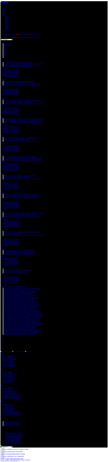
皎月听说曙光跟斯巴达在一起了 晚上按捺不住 (14, 432)
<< (3, 336)
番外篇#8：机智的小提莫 (8, 381)
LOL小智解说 (25, 449)
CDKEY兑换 (7, 16)
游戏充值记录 (16, 37)
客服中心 (24, 459)
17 (3, 339)
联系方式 (19, 459)
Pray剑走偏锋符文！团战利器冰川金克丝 (11, 92)
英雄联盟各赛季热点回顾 (8, 405)
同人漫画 (21, 286)
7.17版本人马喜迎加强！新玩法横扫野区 (11, 146)
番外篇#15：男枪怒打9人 (8, 373)
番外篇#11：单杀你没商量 (8, 377)
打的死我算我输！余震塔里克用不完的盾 (11, 259)
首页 (3, 8)
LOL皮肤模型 (3, 456)
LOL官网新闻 (3, 449)
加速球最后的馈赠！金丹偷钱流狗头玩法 (11, 241)
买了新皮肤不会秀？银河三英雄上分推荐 (11, 221)
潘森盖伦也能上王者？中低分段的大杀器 (11, 129)
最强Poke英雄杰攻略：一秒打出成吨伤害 (13, 434)
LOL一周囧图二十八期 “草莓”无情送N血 (11, 398)
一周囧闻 (2, 353)
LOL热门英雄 (14, 449)
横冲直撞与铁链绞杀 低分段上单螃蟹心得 (11, 164)
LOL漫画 (18, 456)
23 (3, 345)
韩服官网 (7, 27)
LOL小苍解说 (20, 449)
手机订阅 (26, 34)
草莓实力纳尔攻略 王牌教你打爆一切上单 (13, 436)
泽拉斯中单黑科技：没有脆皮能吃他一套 (11, 207)
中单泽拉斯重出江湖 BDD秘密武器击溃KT (11, 201)
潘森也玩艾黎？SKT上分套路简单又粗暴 (11, 130)
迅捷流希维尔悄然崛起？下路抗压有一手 (11, 112)
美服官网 (7, 26)
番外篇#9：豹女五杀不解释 (8, 380)
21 (3, 343)
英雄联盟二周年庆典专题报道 (8, 409)
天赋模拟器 (2, 458)
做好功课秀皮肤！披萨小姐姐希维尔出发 (11, 107)
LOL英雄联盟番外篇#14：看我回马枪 (10, 374)
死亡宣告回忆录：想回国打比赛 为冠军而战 (13, 435)
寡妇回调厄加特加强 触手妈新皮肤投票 (10, 166)
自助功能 (7, 22)
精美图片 (17, 286)
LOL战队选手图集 (9, 456)
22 (3, 344)
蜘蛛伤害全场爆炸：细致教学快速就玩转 (11, 226)
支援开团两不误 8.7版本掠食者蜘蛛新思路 (11, 220)
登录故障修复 (11, 37)
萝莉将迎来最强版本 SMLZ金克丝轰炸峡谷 (11, 89)
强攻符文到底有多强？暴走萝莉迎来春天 (11, 93)
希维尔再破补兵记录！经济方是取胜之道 (11, 111)
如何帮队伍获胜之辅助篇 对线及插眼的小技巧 (14, 437)
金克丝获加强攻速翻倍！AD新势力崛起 (10, 91)
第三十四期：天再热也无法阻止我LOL (10, 391)
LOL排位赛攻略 (3, 451)
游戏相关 (9, 286)
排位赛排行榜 (8, 458)
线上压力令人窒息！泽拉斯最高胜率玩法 (11, 204)
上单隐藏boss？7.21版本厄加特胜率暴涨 (10, 165)
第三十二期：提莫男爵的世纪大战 (9, 393)
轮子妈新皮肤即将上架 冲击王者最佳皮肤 (11, 109)
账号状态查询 (22, 37)
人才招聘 (7, 459)
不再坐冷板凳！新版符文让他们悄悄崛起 (11, 206)
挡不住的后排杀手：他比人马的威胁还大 (11, 151)
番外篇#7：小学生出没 (7, 382)
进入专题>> (2, 68)
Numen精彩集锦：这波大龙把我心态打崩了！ (14, 442)
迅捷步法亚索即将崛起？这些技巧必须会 (11, 71)
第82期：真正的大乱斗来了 (8, 363)
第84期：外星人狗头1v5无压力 (9, 360)
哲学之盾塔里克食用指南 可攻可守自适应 (11, 258)
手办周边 (24, 286)
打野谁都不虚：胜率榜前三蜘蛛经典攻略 (11, 223)
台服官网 (7, 28)
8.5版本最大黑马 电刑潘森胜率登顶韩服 (10, 126)
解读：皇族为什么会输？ (8, 407)
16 (3, 338)
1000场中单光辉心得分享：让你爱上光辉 (11, 189)
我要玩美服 (37, 37)
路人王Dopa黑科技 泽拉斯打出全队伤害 (10, 203)
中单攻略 (12, 451)
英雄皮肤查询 (5, 37)
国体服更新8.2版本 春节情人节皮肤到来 (10, 183)
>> (3, 349)
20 (3, 342)
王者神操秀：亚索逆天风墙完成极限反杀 (13, 440)
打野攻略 (20, 451)
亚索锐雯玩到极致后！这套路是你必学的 (11, 72)
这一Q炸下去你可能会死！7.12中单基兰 (10, 282)
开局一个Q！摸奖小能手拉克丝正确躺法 (11, 186)
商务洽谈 (15, 459)
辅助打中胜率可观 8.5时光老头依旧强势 (10, 278)
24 (3, 346)
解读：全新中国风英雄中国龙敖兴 (9, 408)
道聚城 (6, 19)
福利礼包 (22, 34)
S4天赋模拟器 (38, 34)
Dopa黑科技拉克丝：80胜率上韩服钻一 (10, 185)
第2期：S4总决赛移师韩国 (8, 387)
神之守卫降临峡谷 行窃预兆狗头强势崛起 (11, 243)
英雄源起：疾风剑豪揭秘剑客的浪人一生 (11, 75)
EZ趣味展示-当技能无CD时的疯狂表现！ (13, 438)
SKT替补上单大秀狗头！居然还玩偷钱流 (11, 239)
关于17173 (2, 459)
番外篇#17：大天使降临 (7, 371)
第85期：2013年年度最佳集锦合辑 (9, 359)
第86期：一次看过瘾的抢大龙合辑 (9, 358)
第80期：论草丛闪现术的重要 (8, 365)
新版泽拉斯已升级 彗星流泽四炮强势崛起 (11, 205)
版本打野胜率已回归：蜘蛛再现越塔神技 (11, 225)
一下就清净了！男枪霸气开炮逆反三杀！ (13, 441)
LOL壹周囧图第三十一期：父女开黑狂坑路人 (12, 395)
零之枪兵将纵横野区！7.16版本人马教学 (11, 147)
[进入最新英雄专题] (5, 6)
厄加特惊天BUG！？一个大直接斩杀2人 (11, 170)
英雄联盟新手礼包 (31, 34)
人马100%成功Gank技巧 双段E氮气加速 (10, 149)
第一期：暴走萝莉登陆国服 (8, 389)
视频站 (4, 9)
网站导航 (28, 459)
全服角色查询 (27, 37)
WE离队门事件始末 (6, 403)
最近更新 (2, 286)
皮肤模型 (6, 286)
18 (3, 340)
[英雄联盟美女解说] (4, 445)
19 (3, 341)
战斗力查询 (7, 17)
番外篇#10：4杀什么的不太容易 (9, 379)
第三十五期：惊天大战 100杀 (8, 390)
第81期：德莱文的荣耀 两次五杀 (9, 364)
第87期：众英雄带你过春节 (8, 357)
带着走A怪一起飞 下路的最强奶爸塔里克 (11, 261)
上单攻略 (9, 451)
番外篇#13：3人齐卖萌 (7, 375)
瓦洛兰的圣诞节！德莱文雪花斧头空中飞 (11, 95)
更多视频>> (2, 60)
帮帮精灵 (7, 21)
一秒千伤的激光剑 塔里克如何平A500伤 (10, 264)
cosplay (15, 456)
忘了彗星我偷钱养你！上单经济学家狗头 (11, 245)
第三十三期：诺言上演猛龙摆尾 (9, 392)
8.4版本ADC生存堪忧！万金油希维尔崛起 (11, 110)
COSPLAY (13, 286)
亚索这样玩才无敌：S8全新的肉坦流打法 (11, 73)
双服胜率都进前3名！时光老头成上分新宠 (11, 279)
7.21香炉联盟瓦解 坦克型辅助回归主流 (10, 260)
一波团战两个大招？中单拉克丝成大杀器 (11, 187)
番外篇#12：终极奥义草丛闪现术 (9, 376)
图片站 (4, 285)
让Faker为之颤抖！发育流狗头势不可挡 (10, 244)
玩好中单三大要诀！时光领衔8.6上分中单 (11, 277)
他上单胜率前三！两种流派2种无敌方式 (10, 131)
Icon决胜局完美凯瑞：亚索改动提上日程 (11, 76)
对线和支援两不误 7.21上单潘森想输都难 (11, 132)
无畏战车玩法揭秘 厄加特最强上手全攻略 (11, 169)
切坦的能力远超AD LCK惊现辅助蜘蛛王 (11, 224)
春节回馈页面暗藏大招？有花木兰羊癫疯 (11, 90)
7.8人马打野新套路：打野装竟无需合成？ (11, 150)
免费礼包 (4, 14)
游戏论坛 (4, 29)
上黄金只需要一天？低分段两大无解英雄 (11, 113)
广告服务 (11, 459)
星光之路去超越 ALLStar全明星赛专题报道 (11, 414)
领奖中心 (7, 23)
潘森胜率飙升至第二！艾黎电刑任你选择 (11, 127)
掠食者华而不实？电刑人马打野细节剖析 (11, 145)
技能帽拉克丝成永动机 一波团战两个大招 (11, 184)
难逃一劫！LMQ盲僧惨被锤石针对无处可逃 (13, 443)
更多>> (1, 352)
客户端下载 (12, 34)
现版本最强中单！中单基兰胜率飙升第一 (11, 280)
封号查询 (7, 20)
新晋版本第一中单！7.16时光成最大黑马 (11, 281)
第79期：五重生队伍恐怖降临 (8, 366)
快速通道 (4, 15)
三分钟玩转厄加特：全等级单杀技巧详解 (11, 167)
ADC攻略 (16, 451)
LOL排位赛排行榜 (6, 34)
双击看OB (33, 37)
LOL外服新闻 (8, 449)
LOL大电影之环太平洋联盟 (8, 406)
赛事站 (4, 13)
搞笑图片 (22, 456)
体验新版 (4, 30)
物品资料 (16, 458)
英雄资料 (4, 10)
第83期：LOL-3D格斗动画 (8, 361)
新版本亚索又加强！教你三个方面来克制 (11, 70)
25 (3, 347)
